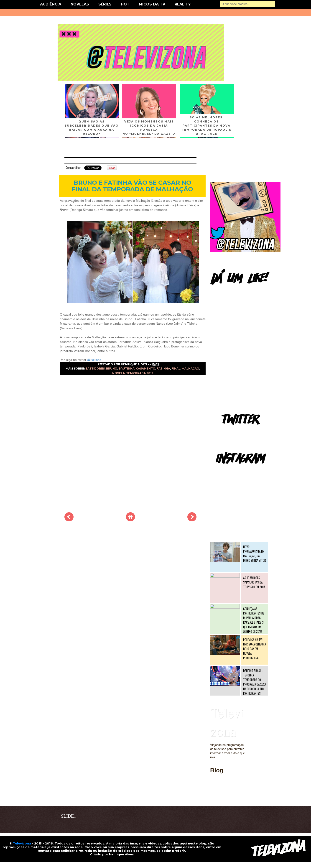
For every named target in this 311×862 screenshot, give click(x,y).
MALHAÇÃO (190, 368)
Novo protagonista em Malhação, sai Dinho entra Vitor (254, 553)
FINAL (175, 368)
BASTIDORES (95, 368)
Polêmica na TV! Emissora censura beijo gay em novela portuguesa (254, 648)
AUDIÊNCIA (50, 4)
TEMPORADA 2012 (139, 373)
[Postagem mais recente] (69, 520)
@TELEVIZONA (221, 470)
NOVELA (118, 373)
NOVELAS (80, 4)
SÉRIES (105, 4)
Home (214, 796)
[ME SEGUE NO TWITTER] (245, 251)
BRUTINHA (127, 368)
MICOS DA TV (152, 4)
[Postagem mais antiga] (191, 520)
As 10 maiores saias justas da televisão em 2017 (254, 582)
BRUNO (111, 368)
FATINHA (163, 368)
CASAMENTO (145, 368)
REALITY (183, 4)
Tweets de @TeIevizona (226, 431)
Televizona (227, 722)
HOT (125, 4)
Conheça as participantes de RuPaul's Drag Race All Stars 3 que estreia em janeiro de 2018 (253, 620)
